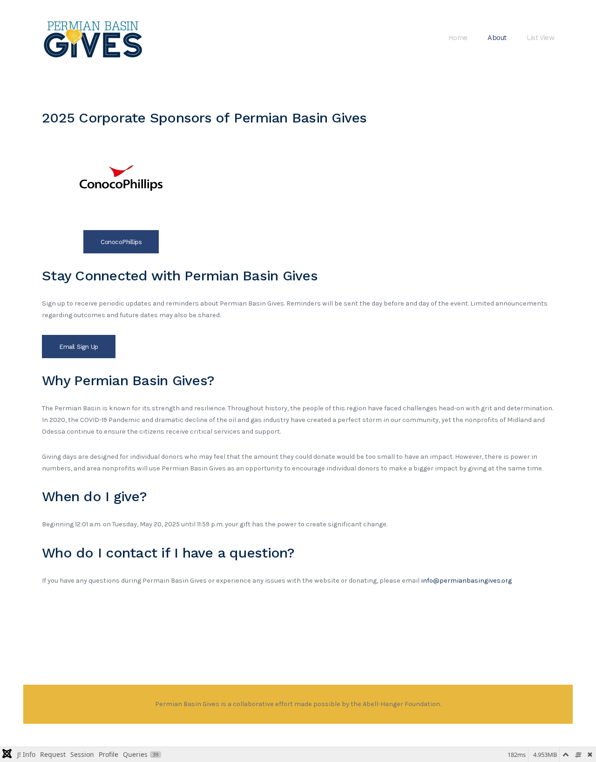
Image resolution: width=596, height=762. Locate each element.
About (497, 38)
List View (540, 38)
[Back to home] (93, 38)
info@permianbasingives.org (466, 581)
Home (457, 38)
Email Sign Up (78, 346)
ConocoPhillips (121, 241)
